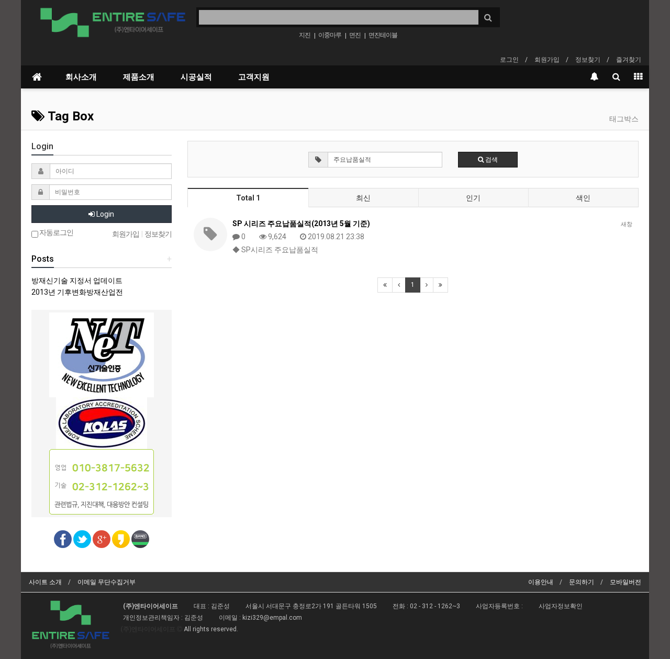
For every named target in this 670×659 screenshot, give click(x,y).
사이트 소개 (45, 582)
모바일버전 (625, 582)
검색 (491, 159)
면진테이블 (382, 35)
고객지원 (254, 77)
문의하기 (581, 582)
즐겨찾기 (628, 59)
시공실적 (196, 77)
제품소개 (138, 77)
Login (104, 214)
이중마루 (329, 35)
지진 (304, 35)
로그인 (509, 59)
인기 (473, 198)
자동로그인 (55, 233)
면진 (355, 35)
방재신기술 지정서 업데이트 (76, 280)
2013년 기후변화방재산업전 (77, 292)
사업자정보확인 (561, 606)
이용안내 (540, 582)
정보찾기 (587, 59)
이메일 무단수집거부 (106, 582)
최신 (363, 198)
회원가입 (547, 59)
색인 (583, 198)
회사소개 (81, 77)
